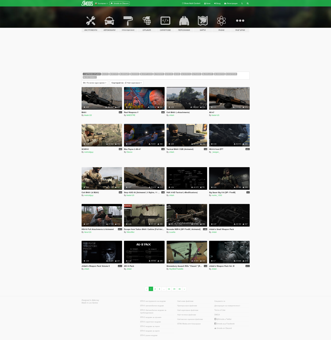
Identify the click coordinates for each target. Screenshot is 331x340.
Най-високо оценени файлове (190, 319)
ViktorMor (130, 232)
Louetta (172, 232)
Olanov (129, 152)
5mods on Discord (224, 328)
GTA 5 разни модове (148, 335)
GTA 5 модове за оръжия (150, 317)
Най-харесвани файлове (187, 310)
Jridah (171, 115)
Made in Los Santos (90, 302)
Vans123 (87, 232)
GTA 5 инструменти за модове (153, 301)
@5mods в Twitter (224, 319)
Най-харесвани (126, 82)
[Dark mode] (242, 3)
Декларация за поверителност (227, 305)
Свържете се (219, 301)
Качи (208, 3)
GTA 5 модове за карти (150, 330)
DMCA (217, 314)
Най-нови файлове (185, 301)
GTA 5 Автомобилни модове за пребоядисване (153, 311)
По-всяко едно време (94, 82)
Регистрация (232, 3)
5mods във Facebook (225, 323)
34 (169, 289)
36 (180, 289)
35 (174, 289)
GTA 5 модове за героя (150, 326)
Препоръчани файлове (187, 305)
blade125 (88, 115)
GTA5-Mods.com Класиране (189, 323)
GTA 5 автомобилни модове (152, 305)
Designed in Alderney (90, 300)
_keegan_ (216, 152)
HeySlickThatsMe (176, 269)
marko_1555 (217, 195)
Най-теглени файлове (186, 314)
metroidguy (88, 152)
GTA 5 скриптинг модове (150, 321)
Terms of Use (219, 310)
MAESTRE (131, 115)
